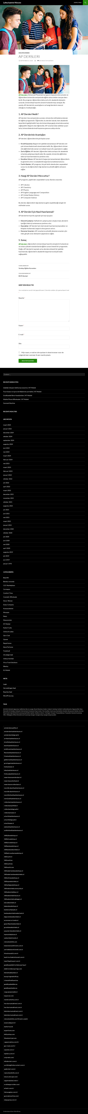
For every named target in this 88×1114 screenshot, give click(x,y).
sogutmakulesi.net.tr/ (11, 1080)
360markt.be (8, 864)
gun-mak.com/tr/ (9, 1046)
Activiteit (5, 709)
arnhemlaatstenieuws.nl (12, 738)
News (5, 616)
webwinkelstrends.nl (11, 938)
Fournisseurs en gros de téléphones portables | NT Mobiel (22, 391)
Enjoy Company (8, 605)
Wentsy (5, 666)
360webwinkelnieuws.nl (12, 895)
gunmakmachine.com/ (11, 1096)
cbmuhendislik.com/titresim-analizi (16, 1019)
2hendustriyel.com (10, 1038)
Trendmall (6, 651)
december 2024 (8, 433)
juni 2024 (6, 448)
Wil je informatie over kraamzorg (21, 715)
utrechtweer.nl (9, 823)
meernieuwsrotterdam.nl (12, 784)
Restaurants (71, 711)
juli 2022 (6, 483)
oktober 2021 (7, 502)
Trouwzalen (68, 713)
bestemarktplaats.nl (10, 910)
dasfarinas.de (8, 1026)
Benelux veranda (8, 581)
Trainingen (47, 713)
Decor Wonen (8, 601)
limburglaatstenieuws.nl (12, 774)
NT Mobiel (6, 624)
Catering (54, 709)
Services (81, 711)
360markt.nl (8, 857)
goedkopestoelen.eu (10, 988)
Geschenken (59, 711)
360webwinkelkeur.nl (11, 892)
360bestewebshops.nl (11, 846)
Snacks (8, 713)
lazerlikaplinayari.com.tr (12, 961)
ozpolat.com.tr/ (9, 1050)
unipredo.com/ (9, 1057)
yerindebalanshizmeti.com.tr (13, 949)
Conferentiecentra (67, 709)
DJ (9, 711)
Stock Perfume (8, 647)
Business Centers (42, 709)
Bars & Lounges (30, 709)
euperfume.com (9, 1030)
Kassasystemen (8, 608)
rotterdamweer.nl (10, 813)
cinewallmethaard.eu (11, 980)
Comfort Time (8, 593)
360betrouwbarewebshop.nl (13, 853)
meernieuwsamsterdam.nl (12, 777)
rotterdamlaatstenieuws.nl (13, 802)
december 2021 (8, 494)
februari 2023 (7, 471)
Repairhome (7, 643)
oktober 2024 (7, 436)
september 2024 (8, 440)
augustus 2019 (8, 552)
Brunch (36, 709)
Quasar (5, 639)
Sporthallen (27, 713)
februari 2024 (7, 459)
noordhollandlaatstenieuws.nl (14, 795)
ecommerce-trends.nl (11, 920)
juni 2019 (6, 560)
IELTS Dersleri (25, 275)
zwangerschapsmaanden (49, 715)
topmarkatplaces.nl (10, 934)
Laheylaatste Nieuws (12, 2)
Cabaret (49, 709)
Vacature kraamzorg (76, 713)
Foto (43, 711)
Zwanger (32, 715)
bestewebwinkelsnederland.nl (14, 913)
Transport (53, 713)
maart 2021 (7, 521)
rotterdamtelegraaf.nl (11, 809)
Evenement (32, 711)
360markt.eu (8, 860)
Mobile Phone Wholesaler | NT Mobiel (16, 399)
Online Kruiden (8, 632)
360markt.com (9, 867)
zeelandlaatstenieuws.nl (12, 827)
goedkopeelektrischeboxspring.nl (15, 965)
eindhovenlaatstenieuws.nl (13, 749)
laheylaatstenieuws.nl (11, 770)
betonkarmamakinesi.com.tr (13, 1011)
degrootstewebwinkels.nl (12, 917)
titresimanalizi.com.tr (11, 953)
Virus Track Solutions (10, 662)
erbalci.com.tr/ (9, 1088)
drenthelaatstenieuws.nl (12, 742)
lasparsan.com (9, 996)
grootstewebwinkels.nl (11, 927)
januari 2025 (7, 429)
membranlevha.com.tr (11, 1000)
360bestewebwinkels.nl (12, 850)
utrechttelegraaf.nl (10, 820)
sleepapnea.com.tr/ (10, 1100)
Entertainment (24, 711)
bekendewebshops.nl (11, 906)
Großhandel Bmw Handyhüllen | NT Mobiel (17, 395)
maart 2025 (7, 425)
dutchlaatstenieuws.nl (11, 745)
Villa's (4, 715)
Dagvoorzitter (76, 709)
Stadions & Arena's (40, 713)
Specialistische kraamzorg (17, 713)
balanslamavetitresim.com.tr (13, 946)
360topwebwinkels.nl (11, 881)
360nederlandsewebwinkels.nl (14, 874)
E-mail (21, 334)
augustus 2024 (8, 444)
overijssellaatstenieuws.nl (12, 798)
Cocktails (59, 709)
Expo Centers (38, 711)
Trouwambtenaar (60, 713)
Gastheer (47, 711)
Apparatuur (16, 709)
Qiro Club (6, 635)
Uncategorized (24, 53)
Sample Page (77, 2)
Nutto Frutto (7, 628)
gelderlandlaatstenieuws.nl (13, 760)
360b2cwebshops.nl (10, 842)
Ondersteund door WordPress (11, 1111)
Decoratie (5, 711)
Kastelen (65, 711)
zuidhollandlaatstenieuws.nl (13, 830)
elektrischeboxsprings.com (13, 969)
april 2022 (6, 486)
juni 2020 (6, 540)
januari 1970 (7, 564)
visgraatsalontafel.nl (10, 992)
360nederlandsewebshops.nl (13, 871)
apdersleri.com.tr (10, 1069)
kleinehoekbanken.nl (11, 973)
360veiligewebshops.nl (11, 885)
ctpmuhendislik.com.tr (11, 1073)
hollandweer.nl (9, 767)
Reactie (22, 298)
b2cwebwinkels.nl (10, 903)
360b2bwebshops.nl (10, 835)
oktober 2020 (7, 533)
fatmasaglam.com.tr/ (11, 1092)
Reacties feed (7, 692)
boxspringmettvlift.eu (11, 976)
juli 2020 (6, 537)
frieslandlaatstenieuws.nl (12, 756)
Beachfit (6, 578)
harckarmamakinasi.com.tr (13, 1007)
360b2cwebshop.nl (10, 839)
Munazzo (6, 612)
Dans (81, 709)
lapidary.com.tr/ (9, 1053)
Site (20, 343)
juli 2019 (6, 556)
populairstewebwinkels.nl (12, 931)
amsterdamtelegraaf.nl (11, 735)
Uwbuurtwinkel (8, 659)
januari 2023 (7, 475)
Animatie (10, 709)
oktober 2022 (7, 479)
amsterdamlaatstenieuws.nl (13, 731)
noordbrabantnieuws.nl (12, 791)
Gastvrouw (53, 711)
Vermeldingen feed (9, 688)
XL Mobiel (6, 670)
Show (4, 713)
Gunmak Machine (9, 403)
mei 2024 (6, 452)
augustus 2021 (8, 506)
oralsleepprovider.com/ (12, 1084)
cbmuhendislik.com (10, 942)
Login (5, 684)
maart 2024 (7, 456)
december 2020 (8, 529)
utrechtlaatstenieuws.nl (12, 816)
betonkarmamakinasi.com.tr (13, 1015)
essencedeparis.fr (10, 1023)
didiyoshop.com (9, 1034)
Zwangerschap (39, 715)
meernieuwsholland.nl (11, 781)
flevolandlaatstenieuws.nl (12, 753)
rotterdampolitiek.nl (11, 806)
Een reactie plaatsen (46, 60)
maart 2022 (7, 490)
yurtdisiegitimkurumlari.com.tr (14, 1065)
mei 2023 (6, 463)
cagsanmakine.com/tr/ (11, 1042)
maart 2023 (7, 467)
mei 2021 (6, 517)
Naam (21, 325)
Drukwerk (18, 711)
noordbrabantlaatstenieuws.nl (14, 788)
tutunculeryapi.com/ (11, 1077)
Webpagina (10, 715)
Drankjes (12, 711)
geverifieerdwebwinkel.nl (12, 924)
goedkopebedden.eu (10, 984)
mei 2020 (6, 544)
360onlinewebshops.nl (11, 878)
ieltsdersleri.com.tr (10, 1061)
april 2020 (6, 548)
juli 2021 (6, 510)
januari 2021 (7, 525)
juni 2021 (6, 513)
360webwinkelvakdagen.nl (13, 899)
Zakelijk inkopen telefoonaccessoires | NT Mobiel (19, 388)
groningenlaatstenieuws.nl (13, 763)
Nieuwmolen (7, 620)
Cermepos (6, 589)
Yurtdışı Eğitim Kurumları (27, 267)
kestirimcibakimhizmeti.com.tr (14, 957)
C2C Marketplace (9, 585)
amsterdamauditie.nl (11, 728)
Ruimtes (76, 711)
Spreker (32, 713)
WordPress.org (8, 696)
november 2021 (8, 498)
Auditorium (22, 709)
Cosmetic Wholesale (10, 597)
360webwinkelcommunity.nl (13, 888)
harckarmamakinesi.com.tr (13, 1003)
